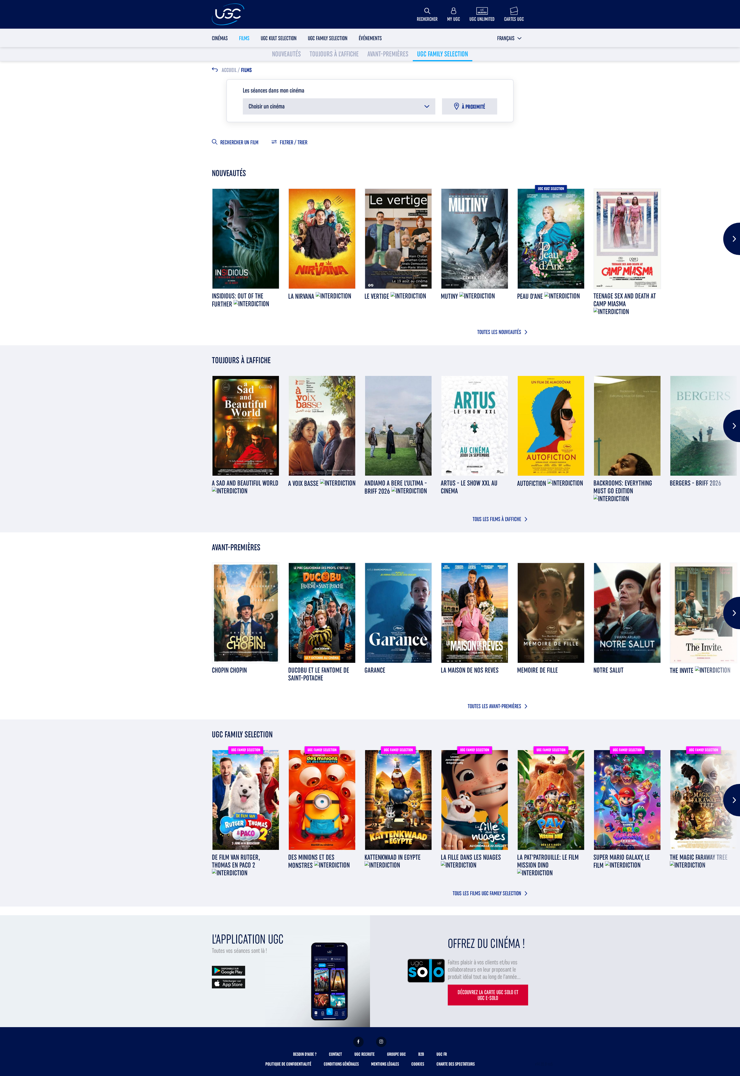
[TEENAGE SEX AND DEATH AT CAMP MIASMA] (627, 239)
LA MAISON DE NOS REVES (470, 670)
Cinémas (220, 38)
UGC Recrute (364, 1054)
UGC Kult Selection (279, 38)
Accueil (229, 70)
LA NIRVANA (302, 296)
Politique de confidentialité (288, 1064)
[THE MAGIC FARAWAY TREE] (703, 800)
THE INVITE (682, 670)
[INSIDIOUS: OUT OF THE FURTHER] (245, 239)
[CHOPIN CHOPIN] (245, 613)
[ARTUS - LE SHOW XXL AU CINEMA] (474, 426)
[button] (509, 38)
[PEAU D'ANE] (551, 239)
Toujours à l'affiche (334, 54)
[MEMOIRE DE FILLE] (551, 613)
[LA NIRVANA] (322, 239)
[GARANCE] (398, 613)
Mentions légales (385, 1064)
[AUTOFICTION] (551, 426)
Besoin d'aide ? (305, 1054)
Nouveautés (286, 54)
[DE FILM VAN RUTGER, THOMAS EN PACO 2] (245, 800)
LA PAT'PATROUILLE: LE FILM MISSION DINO (548, 861)
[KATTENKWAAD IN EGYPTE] (398, 800)
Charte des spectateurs (455, 1064)
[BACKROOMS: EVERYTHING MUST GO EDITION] (627, 426)
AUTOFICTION (532, 483)
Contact (335, 1054)
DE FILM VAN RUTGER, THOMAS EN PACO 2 (236, 861)
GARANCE (375, 670)
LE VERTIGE (378, 296)
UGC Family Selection (327, 38)
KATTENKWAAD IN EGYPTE (393, 857)
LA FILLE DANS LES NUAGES (471, 857)
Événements (370, 38)
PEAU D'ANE (530, 296)
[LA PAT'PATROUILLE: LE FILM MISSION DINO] (551, 800)
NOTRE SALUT (608, 670)
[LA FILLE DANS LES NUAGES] (474, 800)
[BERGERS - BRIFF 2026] (703, 426)
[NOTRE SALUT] (627, 613)
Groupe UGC (396, 1054)
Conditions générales (341, 1064)
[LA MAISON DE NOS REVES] (474, 613)
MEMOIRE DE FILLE (537, 670)
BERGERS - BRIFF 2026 (695, 483)
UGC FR (441, 1054)
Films (244, 38)
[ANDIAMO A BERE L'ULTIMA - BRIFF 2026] (398, 426)
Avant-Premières (387, 54)
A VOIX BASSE (304, 483)
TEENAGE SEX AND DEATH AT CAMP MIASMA (624, 300)
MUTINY (450, 296)
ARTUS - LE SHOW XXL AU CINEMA (469, 487)
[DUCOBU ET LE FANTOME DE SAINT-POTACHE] (322, 613)
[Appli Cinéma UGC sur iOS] (228, 983)
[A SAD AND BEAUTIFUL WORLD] (245, 426)
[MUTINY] (474, 239)
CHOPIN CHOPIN (229, 670)
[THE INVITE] (703, 613)
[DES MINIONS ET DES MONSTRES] (322, 800)
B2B (421, 1054)
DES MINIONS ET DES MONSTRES (311, 861)
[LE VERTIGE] (398, 239)
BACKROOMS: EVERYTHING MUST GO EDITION (622, 487)
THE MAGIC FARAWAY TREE (699, 857)
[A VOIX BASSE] (322, 426)
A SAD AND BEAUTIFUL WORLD (245, 483)
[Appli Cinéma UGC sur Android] (228, 970)
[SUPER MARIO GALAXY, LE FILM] (627, 800)
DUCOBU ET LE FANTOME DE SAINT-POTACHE (318, 674)
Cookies (417, 1064)
